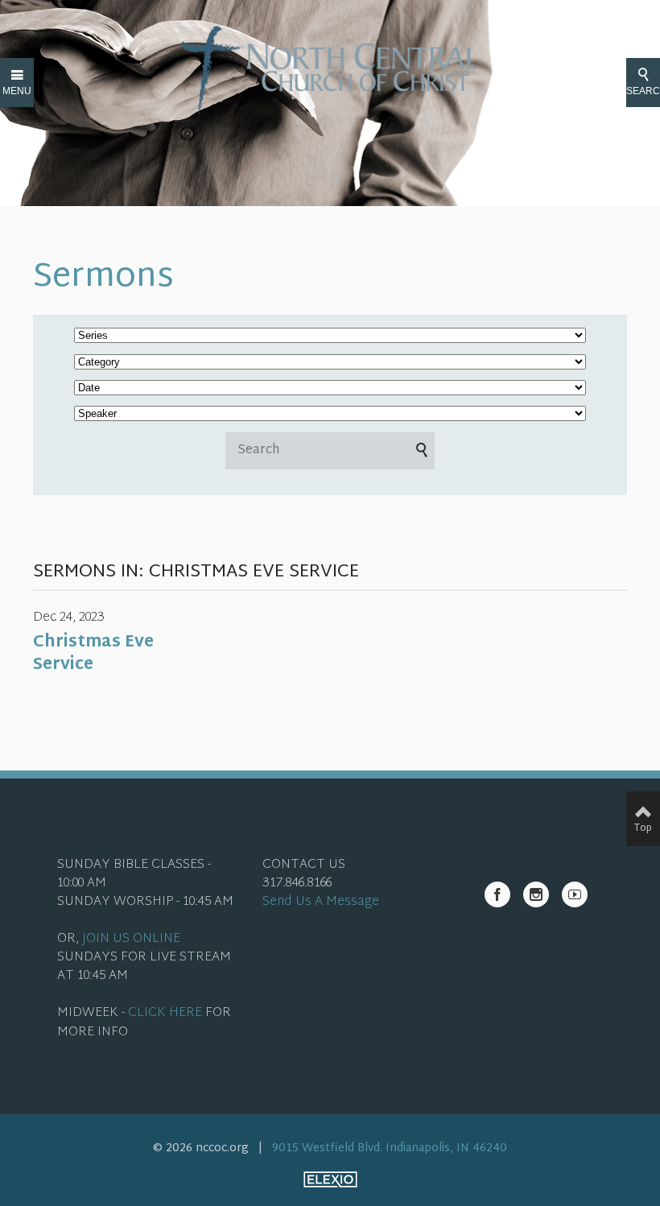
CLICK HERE (165, 1013)
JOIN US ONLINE (131, 939)
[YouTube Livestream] (575, 894)
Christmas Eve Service (93, 653)
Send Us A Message (320, 902)
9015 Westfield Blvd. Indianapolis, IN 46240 (389, 1148)
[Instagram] (536, 894)
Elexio (330, 1179)
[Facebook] (497, 894)
